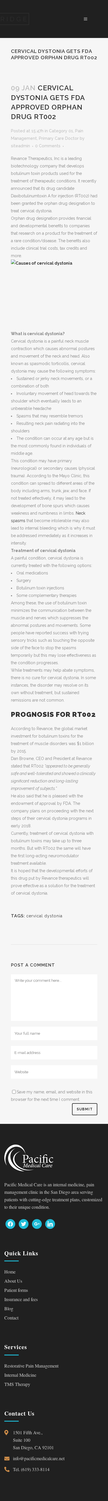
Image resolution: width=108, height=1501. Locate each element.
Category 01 (61, 131)
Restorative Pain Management (31, 1366)
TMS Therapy (17, 1384)
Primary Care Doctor (59, 138)
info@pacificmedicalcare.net (39, 1458)
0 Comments (47, 146)
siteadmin (20, 146)
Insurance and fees (21, 1299)
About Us (13, 1281)
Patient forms (16, 1290)
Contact (11, 1318)
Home (10, 1272)
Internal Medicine (20, 1375)
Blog (8, 1308)
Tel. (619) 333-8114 (31, 1469)
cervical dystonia (44, 916)
